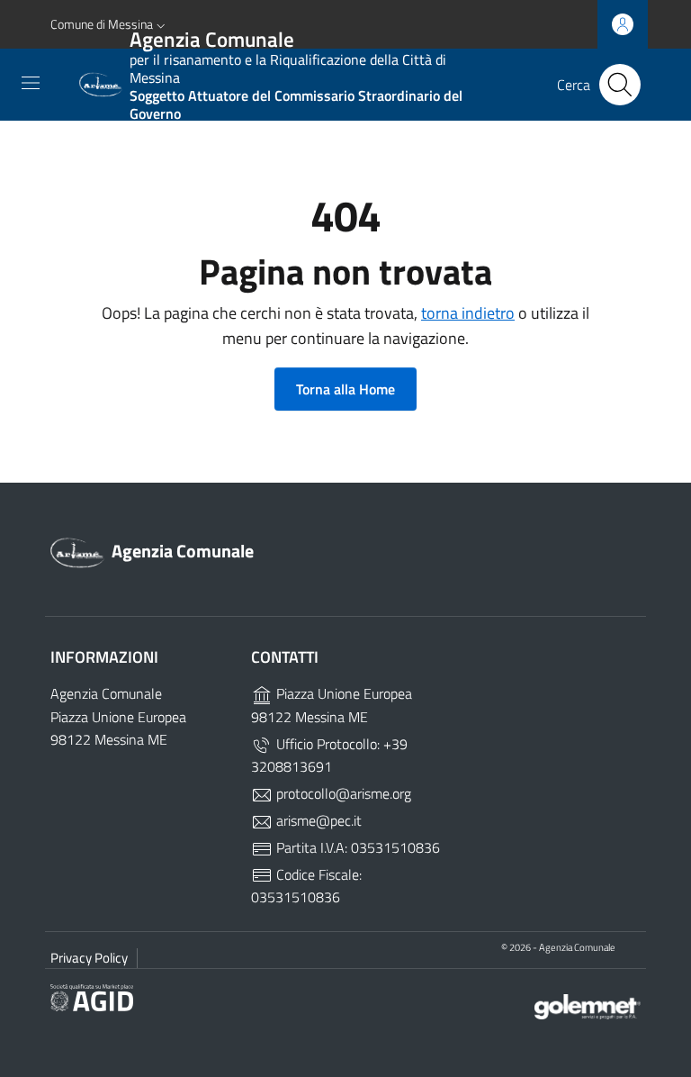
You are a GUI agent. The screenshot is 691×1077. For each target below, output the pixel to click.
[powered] (587, 1004)
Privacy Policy (89, 957)
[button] (109, 24)
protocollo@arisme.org (342, 793)
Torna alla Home (345, 389)
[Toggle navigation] (30, 83)
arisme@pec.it (317, 820)
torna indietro (468, 313)
